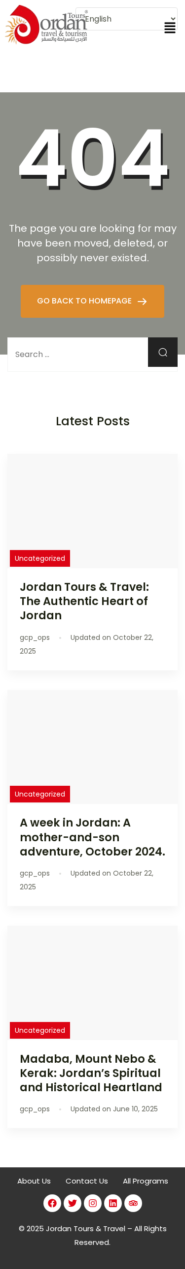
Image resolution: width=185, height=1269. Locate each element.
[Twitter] (72, 1203)
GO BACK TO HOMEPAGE (85, 300)
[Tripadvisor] (133, 1203)
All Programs (145, 1181)
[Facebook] (52, 1203)
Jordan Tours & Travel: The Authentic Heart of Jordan (84, 601)
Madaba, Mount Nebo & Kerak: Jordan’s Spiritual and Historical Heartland (91, 1073)
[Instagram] (93, 1203)
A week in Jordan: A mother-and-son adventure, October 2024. (92, 837)
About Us (34, 1181)
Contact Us (87, 1181)
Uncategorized (40, 558)
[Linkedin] (113, 1203)
